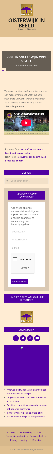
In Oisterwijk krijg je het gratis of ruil (25, 412)
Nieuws (28, 348)
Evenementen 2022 (28, 65)
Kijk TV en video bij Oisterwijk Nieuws (26, 416)
